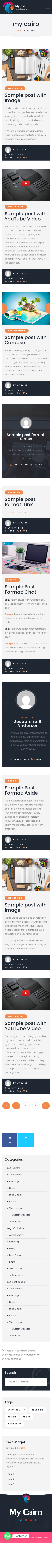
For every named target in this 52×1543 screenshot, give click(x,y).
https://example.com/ (16, 512)
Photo (12, 781)
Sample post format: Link (20, 502)
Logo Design (16, 207)
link (23, 1448)
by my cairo (20, 149)
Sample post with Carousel (26, 340)
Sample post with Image (26, 98)
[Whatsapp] (7, 1536)
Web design (15, 88)
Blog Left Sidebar (15, 1228)
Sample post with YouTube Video (26, 216)
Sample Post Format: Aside (21, 790)
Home (19, 31)
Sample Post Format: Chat (20, 589)
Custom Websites (21, 1214)
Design (12, 580)
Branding (14, 492)
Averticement (16, 330)
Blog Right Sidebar (16, 1281)
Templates (17, 1221)
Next (46, 1105)
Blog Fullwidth (14, 1167)
